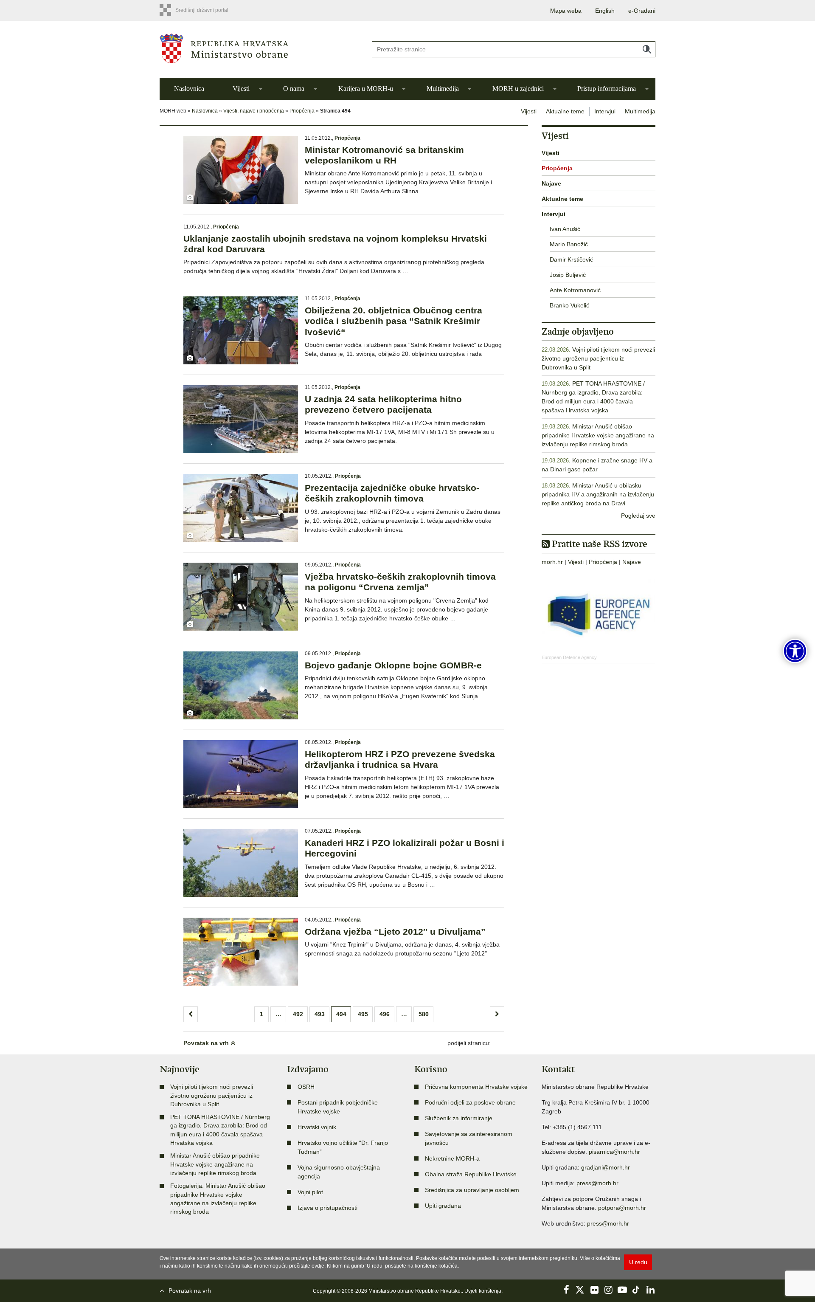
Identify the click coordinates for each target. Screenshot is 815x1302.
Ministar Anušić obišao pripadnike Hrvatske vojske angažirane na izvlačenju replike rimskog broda (598, 435)
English (605, 10)
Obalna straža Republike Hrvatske (471, 1174)
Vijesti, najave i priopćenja (253, 111)
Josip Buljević (568, 274)
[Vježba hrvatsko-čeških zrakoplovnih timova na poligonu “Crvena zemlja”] (240, 597)
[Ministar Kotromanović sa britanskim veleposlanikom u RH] (240, 170)
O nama (293, 88)
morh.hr (552, 561)
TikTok (636, 1289)
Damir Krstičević (571, 259)
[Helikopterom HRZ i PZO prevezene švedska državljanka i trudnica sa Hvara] (240, 774)
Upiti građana (443, 1205)
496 (384, 1014)
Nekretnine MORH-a (452, 1158)
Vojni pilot (310, 1192)
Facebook (566, 1289)
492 (298, 1014)
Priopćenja (302, 111)
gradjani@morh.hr (605, 1167)
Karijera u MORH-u (365, 88)
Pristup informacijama (606, 88)
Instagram (608, 1289)
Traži (647, 49)
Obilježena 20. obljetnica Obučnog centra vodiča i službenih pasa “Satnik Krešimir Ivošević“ (393, 320)
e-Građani (641, 10)
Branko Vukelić (569, 305)
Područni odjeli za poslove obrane (470, 1102)
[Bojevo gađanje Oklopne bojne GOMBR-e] (240, 685)
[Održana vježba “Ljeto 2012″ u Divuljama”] (240, 952)
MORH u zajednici (518, 88)
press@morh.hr (597, 1183)
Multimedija (443, 88)
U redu (638, 1262)
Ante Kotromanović (575, 290)
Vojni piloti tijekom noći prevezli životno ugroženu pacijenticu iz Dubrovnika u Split (598, 358)
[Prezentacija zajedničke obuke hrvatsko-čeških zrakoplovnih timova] (240, 508)
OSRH (306, 1086)
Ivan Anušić (565, 228)
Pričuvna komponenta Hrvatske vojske (476, 1086)
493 (320, 1014)
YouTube (622, 1289)
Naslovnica (189, 88)
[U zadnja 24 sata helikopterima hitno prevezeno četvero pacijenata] (240, 419)
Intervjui (604, 111)
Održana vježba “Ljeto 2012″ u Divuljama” (395, 931)
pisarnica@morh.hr (614, 1151)
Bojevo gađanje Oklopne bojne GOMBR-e (393, 665)
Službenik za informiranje (458, 1118)
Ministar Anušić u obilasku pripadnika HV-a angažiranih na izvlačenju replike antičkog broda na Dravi (598, 494)
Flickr (594, 1289)
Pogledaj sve (638, 515)
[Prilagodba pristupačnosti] (795, 651)
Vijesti (241, 88)
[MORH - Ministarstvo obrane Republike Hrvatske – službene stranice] (259, 48)
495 (363, 1014)
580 (424, 1014)
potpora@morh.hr (622, 1207)
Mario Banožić (569, 244)
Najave (551, 183)
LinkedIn (650, 1289)
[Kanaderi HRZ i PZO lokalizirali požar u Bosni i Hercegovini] (240, 863)
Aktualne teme (565, 111)
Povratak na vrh (206, 1043)
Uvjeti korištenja (482, 1291)
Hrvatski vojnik (317, 1127)
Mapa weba (566, 10)
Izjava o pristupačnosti (327, 1207)
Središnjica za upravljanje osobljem (472, 1189)
